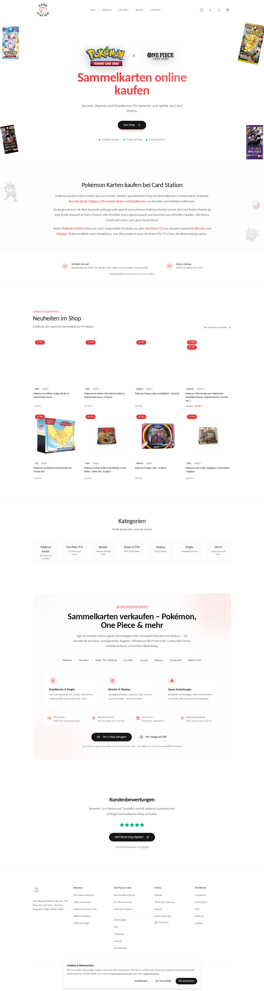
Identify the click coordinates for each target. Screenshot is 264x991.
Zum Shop (129, 125)
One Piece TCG (154, 228)
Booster (139, 10)
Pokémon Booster (82, 902)
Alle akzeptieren (186, 981)
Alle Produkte (120, 920)
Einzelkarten (138, 201)
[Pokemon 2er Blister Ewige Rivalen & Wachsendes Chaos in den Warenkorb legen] (73, 378)
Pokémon (107, 10)
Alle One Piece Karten (124, 895)
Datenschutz (201, 902)
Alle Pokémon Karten (83, 895)
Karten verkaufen (162, 916)
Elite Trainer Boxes (112, 201)
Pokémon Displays (82, 916)
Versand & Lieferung (164, 902)
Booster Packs (78, 201)
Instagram (163, 922)
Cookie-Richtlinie (151, 973)
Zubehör (118, 941)
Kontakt (158, 895)
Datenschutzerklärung (121, 973)
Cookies (198, 923)
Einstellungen (141, 981)
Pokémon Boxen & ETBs (85, 909)
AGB (197, 909)
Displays (94, 201)
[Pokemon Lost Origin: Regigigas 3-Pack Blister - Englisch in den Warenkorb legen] (225, 453)
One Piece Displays (123, 909)
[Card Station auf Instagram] (201, 10)
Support (158, 909)
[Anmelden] (219, 10)
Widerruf (199, 916)
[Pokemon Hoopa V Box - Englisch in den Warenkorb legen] (174, 453)
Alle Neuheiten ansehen (215, 327)
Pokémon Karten (73, 228)
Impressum (200, 895)
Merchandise (120, 948)
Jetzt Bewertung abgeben (129, 837)
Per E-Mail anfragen (114, 737)
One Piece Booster (123, 902)
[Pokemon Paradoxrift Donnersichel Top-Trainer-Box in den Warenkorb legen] (73, 453)
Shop (93, 10)
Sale (116, 927)
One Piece (123, 10)
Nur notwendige (163, 981)
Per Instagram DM (156, 737)
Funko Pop (155, 10)
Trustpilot (145, 847)
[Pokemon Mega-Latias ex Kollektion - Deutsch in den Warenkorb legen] (174, 378)
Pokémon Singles (81, 923)
